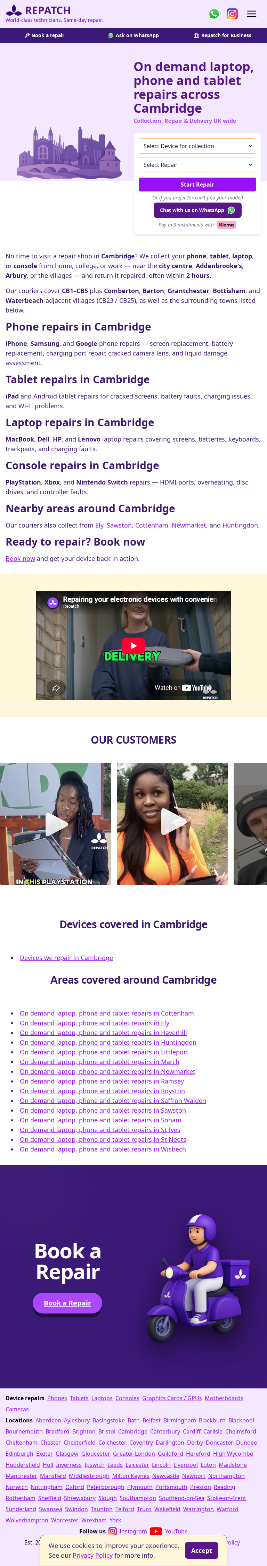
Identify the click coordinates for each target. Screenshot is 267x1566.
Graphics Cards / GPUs (172, 1398)
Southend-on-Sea (181, 1498)
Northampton (226, 1476)
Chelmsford (240, 1431)
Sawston (119, 525)
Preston (200, 1487)
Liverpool (185, 1465)
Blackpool (241, 1420)
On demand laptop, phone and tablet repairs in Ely (94, 1023)
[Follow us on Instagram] (232, 14)
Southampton (138, 1498)
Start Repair (197, 184)
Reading (224, 1487)
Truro (144, 1509)
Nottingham (47, 1487)
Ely (99, 525)
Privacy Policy (93, 1555)
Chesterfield (80, 1442)
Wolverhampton (27, 1520)
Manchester (21, 1476)
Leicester (137, 1465)
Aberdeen (48, 1420)
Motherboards (224, 1398)
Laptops (102, 1398)
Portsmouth (171, 1487)
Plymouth (140, 1487)
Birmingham (179, 1420)
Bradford (58, 1431)
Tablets (79, 1398)
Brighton (84, 1431)
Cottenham (151, 525)
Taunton (102, 1509)
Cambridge (132, 1431)
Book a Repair (67, 1303)
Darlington (170, 1442)
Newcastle (165, 1476)
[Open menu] (251, 14)
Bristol (106, 1431)
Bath (134, 1420)
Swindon (76, 1509)
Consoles (127, 1398)
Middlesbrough (89, 1476)
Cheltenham (22, 1442)
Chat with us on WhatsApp (192, 210)
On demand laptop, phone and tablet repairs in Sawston (103, 1110)
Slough (107, 1498)
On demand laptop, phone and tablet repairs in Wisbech (103, 1149)
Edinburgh (19, 1453)
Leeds (115, 1465)
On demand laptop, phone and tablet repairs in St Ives (100, 1130)
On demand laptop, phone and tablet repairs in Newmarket (107, 1071)
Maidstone (233, 1465)
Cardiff (192, 1431)
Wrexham (94, 1520)
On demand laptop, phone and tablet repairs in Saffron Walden (113, 1100)
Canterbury (165, 1431)
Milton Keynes (130, 1476)
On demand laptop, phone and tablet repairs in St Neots (103, 1139)
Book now (20, 558)
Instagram (133, 1531)
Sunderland (21, 1509)
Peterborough (105, 1487)
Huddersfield (23, 1465)
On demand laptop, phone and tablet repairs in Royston (102, 1091)
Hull (48, 1465)
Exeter (44, 1453)
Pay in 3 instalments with (186, 224)
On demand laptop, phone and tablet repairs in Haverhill (103, 1032)
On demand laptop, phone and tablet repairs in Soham (100, 1120)
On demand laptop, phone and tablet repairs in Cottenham (107, 1013)
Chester (50, 1442)
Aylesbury (77, 1420)
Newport (193, 1476)
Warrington (198, 1509)
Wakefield (167, 1509)
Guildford (170, 1453)
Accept (201, 1550)
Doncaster (219, 1442)
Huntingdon (240, 525)
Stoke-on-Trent (226, 1498)
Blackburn (212, 1420)
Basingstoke (108, 1420)
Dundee (246, 1442)
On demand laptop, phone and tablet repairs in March (99, 1062)
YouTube (176, 1531)
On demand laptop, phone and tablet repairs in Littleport (104, 1052)
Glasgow (67, 1453)
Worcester (65, 1520)
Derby (195, 1442)
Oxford (74, 1487)
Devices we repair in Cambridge (66, 957)
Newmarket (189, 525)
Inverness (69, 1465)
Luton (208, 1465)
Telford (124, 1509)
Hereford (198, 1453)
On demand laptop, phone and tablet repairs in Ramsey (102, 1081)
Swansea (50, 1509)
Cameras (17, 1409)
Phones (57, 1398)
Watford (227, 1509)
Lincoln (161, 1465)
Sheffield (49, 1498)
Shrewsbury (80, 1498)
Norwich (17, 1487)
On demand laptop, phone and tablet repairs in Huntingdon (108, 1042)
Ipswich (94, 1465)
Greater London (134, 1453)
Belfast (152, 1420)
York (115, 1520)
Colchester (112, 1442)
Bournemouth (24, 1431)
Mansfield (53, 1476)
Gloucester (95, 1453)
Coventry (141, 1442)
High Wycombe (233, 1453)
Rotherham (20, 1498)
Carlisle (212, 1431)
